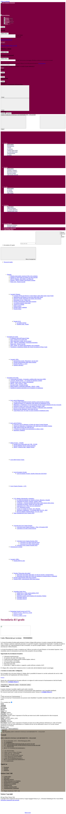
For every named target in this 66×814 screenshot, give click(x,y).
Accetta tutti (25, 684)
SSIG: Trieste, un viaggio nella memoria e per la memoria (24, 345)
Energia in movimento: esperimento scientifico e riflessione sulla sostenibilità (33, 407)
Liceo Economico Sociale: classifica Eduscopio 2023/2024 (32, 473)
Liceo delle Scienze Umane (17, 459)
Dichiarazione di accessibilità (11, 782)
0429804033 (9, 742)
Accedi (3, 27)
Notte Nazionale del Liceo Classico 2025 (24, 513)
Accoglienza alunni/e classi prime (22, 303)
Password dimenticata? (6, 39)
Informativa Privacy (9, 779)
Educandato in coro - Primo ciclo (22, 300)
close (2, 129)
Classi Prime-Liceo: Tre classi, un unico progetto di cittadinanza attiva (31, 410)
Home (62, 232)
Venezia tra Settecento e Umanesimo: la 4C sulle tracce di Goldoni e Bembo (33, 426)
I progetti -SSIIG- (15, 559)
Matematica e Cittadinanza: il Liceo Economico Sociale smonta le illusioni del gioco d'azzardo (37, 404)
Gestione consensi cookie (10, 786)
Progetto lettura (17, 309)
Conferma (8, 113)
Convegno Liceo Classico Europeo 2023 (27, 545)
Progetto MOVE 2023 (19, 560)
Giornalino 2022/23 (22, 598)
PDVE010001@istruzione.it (21, 743)
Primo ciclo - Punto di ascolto (17, 281)
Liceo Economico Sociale (20, 472)
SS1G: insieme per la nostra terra (18, 339)
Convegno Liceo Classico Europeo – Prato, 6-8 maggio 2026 (32, 527)
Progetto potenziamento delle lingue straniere (25, 301)
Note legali (6, 778)
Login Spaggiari (41, 63)
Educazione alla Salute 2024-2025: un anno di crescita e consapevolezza (35, 574)
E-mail (17, 60)
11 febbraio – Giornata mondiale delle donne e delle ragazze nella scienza (35, 503)
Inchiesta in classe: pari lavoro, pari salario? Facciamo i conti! (29, 406)
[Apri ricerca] (52, 122)
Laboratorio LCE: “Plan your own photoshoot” (29, 505)
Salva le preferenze (13, 728)
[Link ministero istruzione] (8, 2)
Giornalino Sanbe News (20, 591)
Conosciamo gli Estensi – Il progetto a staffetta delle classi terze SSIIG (28, 379)
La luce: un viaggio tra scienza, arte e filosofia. (28, 508)
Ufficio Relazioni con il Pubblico (12, 781)
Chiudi (2, 72)
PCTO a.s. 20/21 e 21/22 (20, 615)
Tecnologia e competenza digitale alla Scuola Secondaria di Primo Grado (28, 347)
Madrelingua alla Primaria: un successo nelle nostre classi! (28, 297)
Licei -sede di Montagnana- (17, 400)
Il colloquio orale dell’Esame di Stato (19, 338)
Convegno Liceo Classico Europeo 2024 (27, 541)
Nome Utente (19, 35)
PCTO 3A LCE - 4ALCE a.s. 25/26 (23, 612)
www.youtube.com (6, 702)
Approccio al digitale (19, 304)
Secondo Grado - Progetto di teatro (19, 385)
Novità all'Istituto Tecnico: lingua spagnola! (25, 445)
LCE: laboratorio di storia (23, 507)
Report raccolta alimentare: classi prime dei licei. (26, 409)
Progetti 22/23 (17, 321)
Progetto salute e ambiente (20, 307)
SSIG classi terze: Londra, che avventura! (20, 341)
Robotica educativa (18, 365)
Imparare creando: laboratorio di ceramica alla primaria (27, 298)
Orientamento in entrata (16, 546)
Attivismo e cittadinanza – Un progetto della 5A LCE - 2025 (32, 510)
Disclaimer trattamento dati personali (10, 800)
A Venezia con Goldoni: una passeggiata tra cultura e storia (28, 429)
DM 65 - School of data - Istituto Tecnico (24, 447)
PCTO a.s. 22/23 (18, 614)
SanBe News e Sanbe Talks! (24, 594)
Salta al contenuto (5, 1)
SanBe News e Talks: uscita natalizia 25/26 (28, 593)
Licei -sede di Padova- (16, 423)
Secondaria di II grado (13, 377)
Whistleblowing (8, 785)
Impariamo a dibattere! (19, 430)
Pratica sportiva (17, 306)
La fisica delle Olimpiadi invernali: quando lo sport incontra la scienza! (31, 402)
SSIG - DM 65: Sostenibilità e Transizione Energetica (24, 342)
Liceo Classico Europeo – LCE (18, 486)
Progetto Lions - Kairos (23, 324)
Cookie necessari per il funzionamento (10, 696)
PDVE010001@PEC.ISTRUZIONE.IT (23, 745)
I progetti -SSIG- (14, 359)
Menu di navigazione (30, 259)
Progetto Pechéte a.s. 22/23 (20, 363)
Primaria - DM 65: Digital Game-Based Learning (22, 280)
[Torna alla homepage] (33, 115)
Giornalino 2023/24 (22, 597)
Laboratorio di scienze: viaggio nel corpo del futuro (30, 504)
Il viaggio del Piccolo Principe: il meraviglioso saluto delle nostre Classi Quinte (34, 295)
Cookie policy (7, 776)
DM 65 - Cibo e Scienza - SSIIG (18, 383)
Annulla (3, 113)
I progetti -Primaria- (15, 294)
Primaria (9, 274)
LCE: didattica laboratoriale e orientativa (24, 498)
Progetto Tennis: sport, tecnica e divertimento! (22, 382)
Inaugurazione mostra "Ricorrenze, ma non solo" (26, 361)
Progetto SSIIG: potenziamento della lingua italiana (27, 579)
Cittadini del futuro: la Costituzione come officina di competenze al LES (32, 403)
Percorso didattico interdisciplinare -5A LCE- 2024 (30, 511)
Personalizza (4, 684)
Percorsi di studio (8, 262)
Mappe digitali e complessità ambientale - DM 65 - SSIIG (25, 386)
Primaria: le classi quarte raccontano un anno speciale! (24, 277)
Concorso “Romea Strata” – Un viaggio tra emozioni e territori (26, 380)
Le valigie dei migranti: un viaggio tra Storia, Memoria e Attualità (33, 500)
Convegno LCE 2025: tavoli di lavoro (26, 528)
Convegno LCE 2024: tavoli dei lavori (30, 542)
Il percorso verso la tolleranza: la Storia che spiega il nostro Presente (31, 424)
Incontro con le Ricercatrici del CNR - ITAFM (25, 444)
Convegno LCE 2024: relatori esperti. (29, 544)
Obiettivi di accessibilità (10, 784)
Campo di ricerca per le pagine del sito (10, 243)
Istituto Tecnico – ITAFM (17, 442)
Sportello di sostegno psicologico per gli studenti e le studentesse (26, 388)
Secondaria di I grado (12, 336)
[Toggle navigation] (13, 122)
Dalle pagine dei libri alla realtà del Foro (24, 427)
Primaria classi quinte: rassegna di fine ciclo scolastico (24, 276)
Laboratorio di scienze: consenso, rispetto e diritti (29, 501)
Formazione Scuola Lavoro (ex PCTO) (20, 611)
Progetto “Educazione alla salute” (22, 573)
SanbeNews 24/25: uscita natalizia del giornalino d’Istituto (31, 596)
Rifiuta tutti (14, 684)
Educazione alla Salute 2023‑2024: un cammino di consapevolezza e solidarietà (37, 576)
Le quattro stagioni (21, 322)
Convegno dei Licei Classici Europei (23, 525)
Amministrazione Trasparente (11, 788)
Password (18, 36)
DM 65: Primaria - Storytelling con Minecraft (21, 279)
